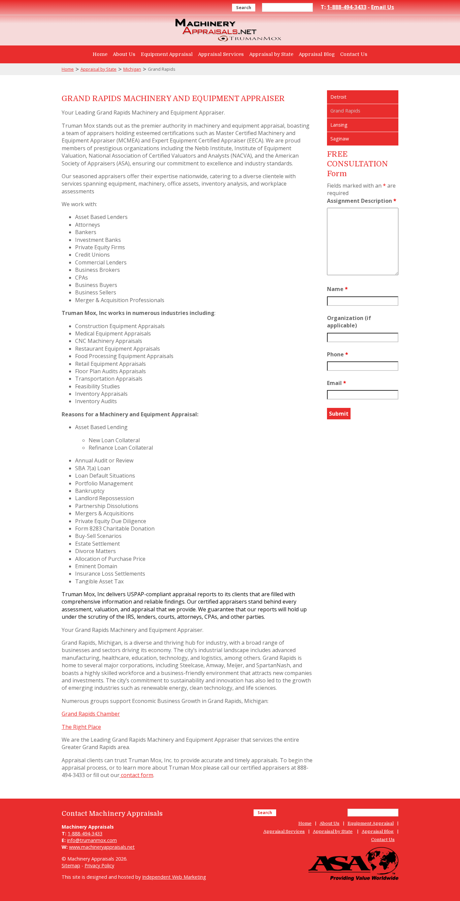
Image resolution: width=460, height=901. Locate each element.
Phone (337, 354)
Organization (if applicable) (349, 321)
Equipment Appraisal (167, 54)
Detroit (338, 97)
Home (100, 54)
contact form (136, 775)
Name (337, 289)
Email (336, 383)
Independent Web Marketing (174, 877)
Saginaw (339, 138)
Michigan (132, 69)
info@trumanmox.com (92, 840)
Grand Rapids (345, 110)
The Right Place (81, 727)
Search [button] (243, 7)
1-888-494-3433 (346, 7)
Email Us (382, 7)
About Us (124, 54)
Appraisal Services (221, 54)
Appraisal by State (271, 54)
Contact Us (353, 54)
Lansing (339, 125)
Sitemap (71, 865)
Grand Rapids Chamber (91, 713)
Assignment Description (361, 200)
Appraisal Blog (317, 54)
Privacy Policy (99, 865)
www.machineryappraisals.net (102, 847)
